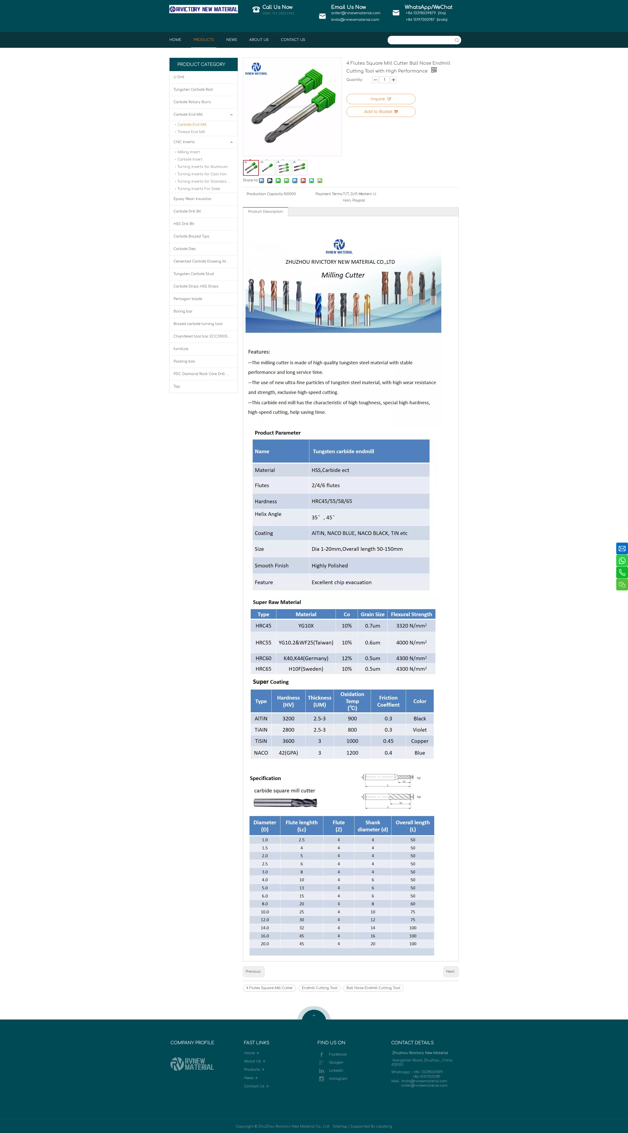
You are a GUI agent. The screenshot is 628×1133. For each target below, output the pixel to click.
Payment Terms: (329, 194)
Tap (176, 386)
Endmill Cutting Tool (320, 988)
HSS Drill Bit (183, 224)
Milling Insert (188, 152)
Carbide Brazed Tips (191, 236)
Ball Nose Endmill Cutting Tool (373, 988)
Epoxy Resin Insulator (192, 199)
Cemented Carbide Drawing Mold (202, 261)
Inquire (378, 99)
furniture (180, 349)
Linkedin (336, 1070)
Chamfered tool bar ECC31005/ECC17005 (205, 336)
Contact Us (254, 1086)
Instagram (338, 1078)
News (249, 1078)
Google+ (336, 1062)
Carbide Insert (189, 159)
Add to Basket (378, 112)
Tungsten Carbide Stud (193, 274)
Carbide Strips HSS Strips (195, 286)
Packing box (184, 361)
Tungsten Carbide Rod (193, 89)
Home (250, 1053)
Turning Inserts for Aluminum (202, 167)
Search (457, 40)
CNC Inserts (184, 142)
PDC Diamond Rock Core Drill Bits (202, 374)
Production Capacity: (265, 194)
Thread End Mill (191, 132)
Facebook (338, 1054)
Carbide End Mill (188, 114)
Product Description (265, 212)
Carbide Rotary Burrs (192, 102)
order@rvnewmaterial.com (355, 13)
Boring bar (183, 311)
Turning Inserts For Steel (198, 189)
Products (252, 1069)
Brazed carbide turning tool (197, 324)
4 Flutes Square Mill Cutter (269, 988)
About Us (253, 1061)
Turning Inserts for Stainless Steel (206, 181)
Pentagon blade (187, 299)
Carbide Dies (184, 249)
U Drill (178, 77)
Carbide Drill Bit (187, 211)
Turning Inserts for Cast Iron (202, 174)
